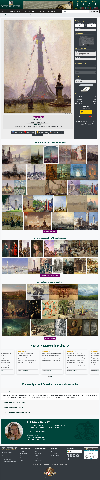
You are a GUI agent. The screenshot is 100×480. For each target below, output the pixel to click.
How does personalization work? (12, 391)
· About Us (21, 460)
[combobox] (85, 30)
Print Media (38, 11)
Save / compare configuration (86, 84)
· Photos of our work (39, 457)
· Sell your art (37, 452)
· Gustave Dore (54, 459)
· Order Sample (38, 460)
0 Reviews (40, 135)
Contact (53, 11)
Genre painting (14, 14)
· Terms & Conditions (23, 453)
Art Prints (6, 11)
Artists (11, 11)
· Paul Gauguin (54, 453)
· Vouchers (37, 459)
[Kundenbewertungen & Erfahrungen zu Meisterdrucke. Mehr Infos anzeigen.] (91, 453)
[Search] (90, 11)
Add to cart (87, 112)
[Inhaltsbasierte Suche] (94, 11)
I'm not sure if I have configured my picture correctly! (18, 412)
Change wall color (43, 132)
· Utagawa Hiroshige (55, 457)
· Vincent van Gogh (54, 450)
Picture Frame (30, 11)
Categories (17, 11)
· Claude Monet (54, 452)
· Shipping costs (38, 453)
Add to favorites (30, 132)
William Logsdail (21, 14)
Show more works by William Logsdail (50, 275)
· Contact (21, 450)
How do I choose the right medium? (13, 407)
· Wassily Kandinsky (55, 455)
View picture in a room (57, 132)
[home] (2, 11)
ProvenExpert (92, 370)
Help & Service (46, 11)
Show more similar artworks (50, 231)
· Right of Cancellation (23, 457)
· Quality (36, 455)
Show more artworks (50, 338)
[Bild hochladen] (97, 11)
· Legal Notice (22, 452)
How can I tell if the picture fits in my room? (15, 402)
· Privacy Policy (22, 455)
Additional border (78, 28)
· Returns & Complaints (23, 459)
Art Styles (23, 11)
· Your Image (37, 450)
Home (2, 14)
